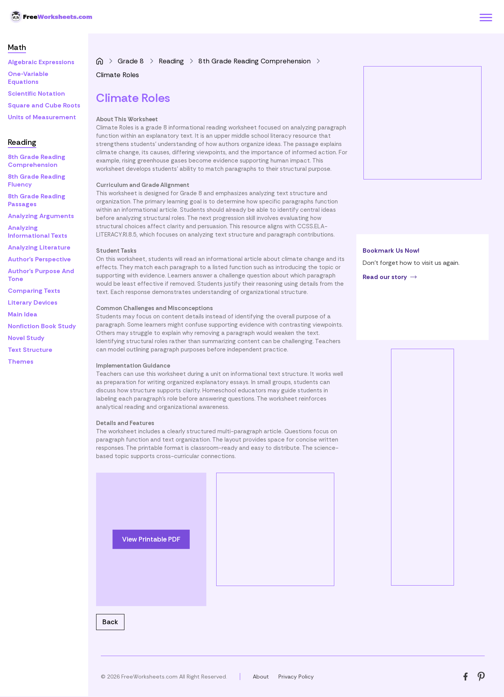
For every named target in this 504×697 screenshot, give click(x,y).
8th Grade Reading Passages (36, 200)
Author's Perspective (39, 259)
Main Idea (22, 314)
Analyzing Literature (39, 247)
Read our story (385, 277)
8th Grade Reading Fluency (36, 180)
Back (110, 622)
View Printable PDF (151, 539)
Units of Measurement (42, 117)
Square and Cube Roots (44, 105)
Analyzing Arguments (41, 216)
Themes (20, 361)
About (261, 676)
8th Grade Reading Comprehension (36, 161)
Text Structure (30, 350)
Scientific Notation (36, 93)
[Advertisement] (283, 528)
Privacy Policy (296, 676)
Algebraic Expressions (41, 62)
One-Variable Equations (28, 78)
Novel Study (26, 338)
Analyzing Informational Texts (37, 232)
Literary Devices (32, 302)
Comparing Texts (34, 291)
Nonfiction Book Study (42, 326)
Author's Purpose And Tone (41, 275)
